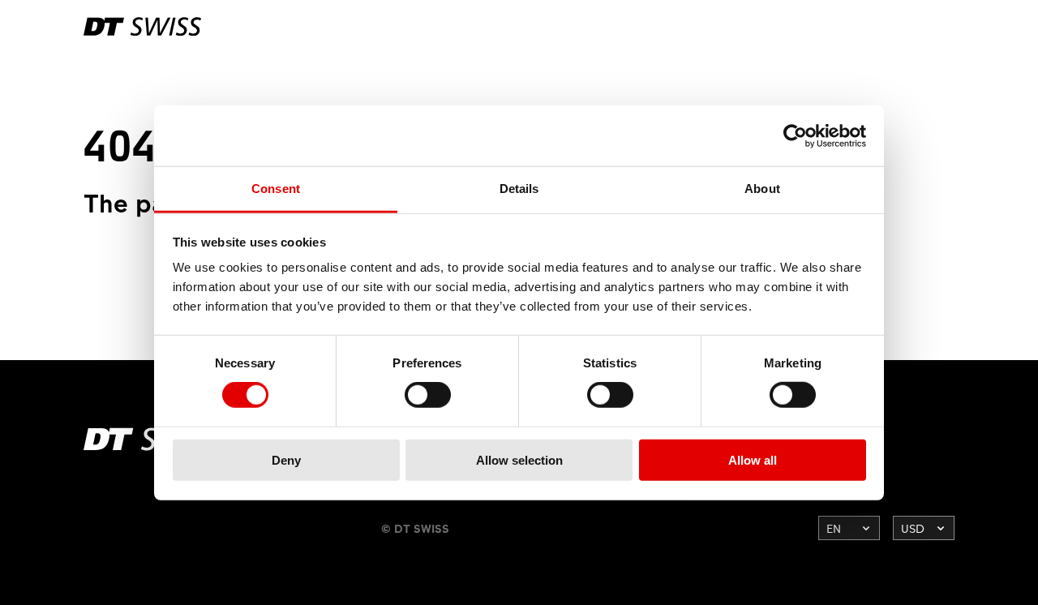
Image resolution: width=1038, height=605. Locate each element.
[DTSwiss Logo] (142, 26)
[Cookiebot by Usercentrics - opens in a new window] (795, 135)
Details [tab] (519, 188)
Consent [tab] (275, 188)
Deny (286, 460)
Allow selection (519, 460)
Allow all (752, 460)
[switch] (428, 395)
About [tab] (762, 188)
